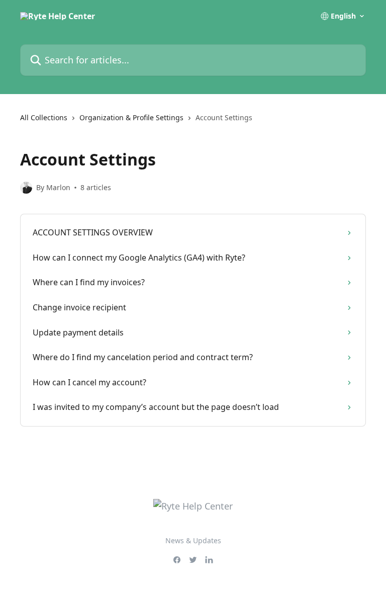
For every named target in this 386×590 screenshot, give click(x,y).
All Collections (43, 117)
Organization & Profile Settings (131, 117)
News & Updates (193, 540)
